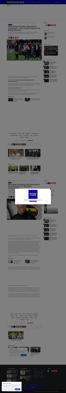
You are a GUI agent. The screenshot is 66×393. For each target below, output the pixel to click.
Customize (5, 389)
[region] (12, 386)
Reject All (12, 389)
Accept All (17, 389)
